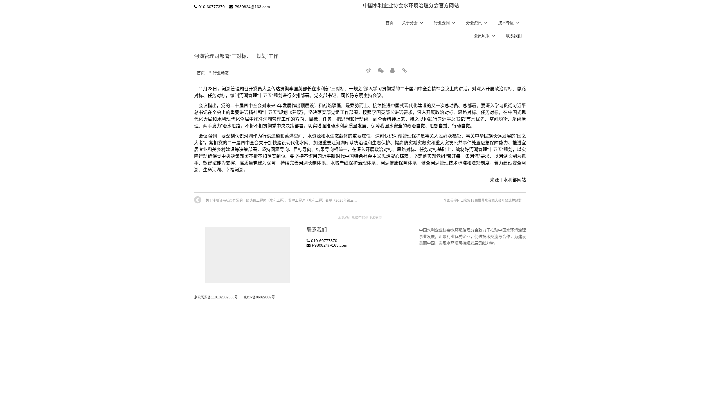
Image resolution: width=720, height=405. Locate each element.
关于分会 (410, 23)
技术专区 (506, 23)
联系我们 (514, 35)
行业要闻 (442, 23)
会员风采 (482, 35)
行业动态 (221, 73)
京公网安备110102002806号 (216, 297)
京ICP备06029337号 (259, 297)
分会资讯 (474, 23)
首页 (389, 23)
